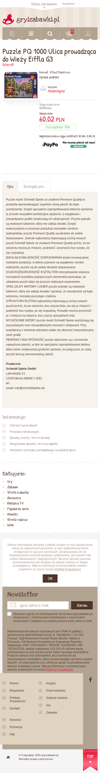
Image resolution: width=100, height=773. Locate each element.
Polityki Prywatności (68, 569)
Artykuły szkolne (56, 698)
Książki (51, 683)
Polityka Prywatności (18, 699)
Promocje (16, 727)
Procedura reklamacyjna (24, 431)
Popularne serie (18, 508)
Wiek (10, 525)
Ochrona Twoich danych (23, 425)
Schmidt (8, 64)
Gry (9, 481)
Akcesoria (14, 498)
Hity (12, 734)
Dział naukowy (56, 690)
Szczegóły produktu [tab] (37, 186)
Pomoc (14, 683)
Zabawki (12, 487)
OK (50, 578)
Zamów (82, 605)
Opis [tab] (10, 186)
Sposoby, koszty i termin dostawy (30, 437)
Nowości (12, 514)
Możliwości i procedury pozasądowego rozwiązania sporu (43, 450)
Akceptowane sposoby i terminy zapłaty (34, 443)
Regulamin (68, 3)
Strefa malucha (17, 492)
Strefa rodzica (17, 519)
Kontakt (15, 708)
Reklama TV (15, 503)
